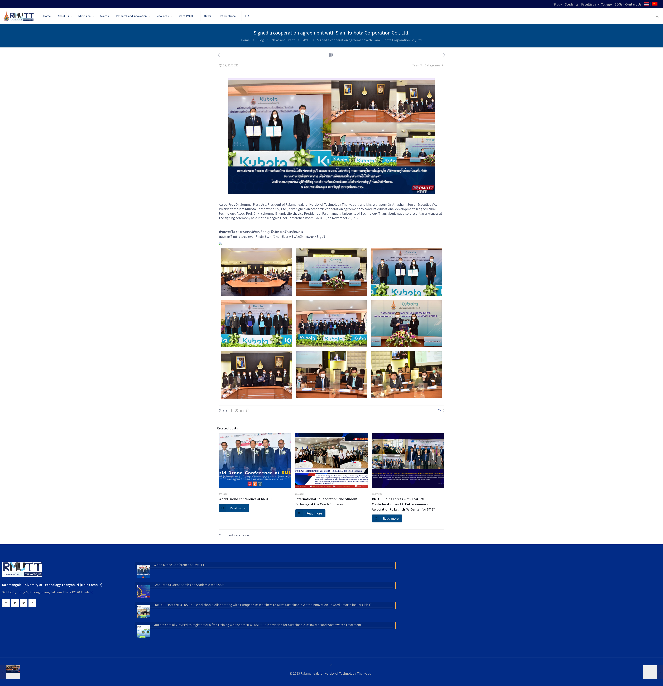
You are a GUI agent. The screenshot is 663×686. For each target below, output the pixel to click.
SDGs (618, 4)
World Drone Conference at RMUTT (245, 499)
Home (245, 40)
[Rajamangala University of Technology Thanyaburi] (19, 16)
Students (571, 4)
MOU (305, 40)
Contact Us (633, 4)
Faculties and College (596, 4)
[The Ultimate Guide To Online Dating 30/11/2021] (653, 672)
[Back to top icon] (331, 664)
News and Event (283, 40)
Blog (260, 40)
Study (557, 4)
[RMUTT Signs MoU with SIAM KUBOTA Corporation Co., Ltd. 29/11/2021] (10, 672)
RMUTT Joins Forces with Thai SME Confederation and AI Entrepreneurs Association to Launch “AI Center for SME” (403, 504)
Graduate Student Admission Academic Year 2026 (189, 584)
